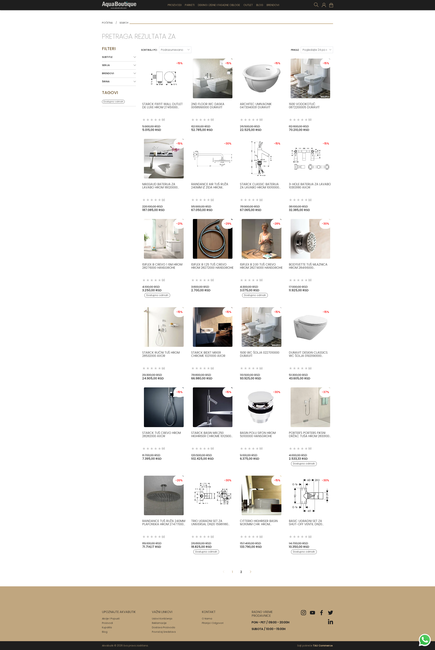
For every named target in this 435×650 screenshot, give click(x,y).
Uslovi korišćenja (162, 618)
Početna (107, 22)
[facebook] (321, 612)
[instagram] (303, 612)
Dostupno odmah (113, 101)
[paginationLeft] (250, 572)
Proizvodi (174, 5)
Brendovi (273, 5)
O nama (207, 618)
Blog (259, 5)
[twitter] (330, 612)
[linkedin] (330, 621)
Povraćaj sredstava (164, 632)
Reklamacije (159, 623)
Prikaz (295, 50)
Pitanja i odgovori (212, 623)
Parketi (190, 5)
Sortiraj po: (149, 50)
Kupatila (107, 627)
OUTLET (248, 5)
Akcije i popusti (111, 618)
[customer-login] (324, 5)
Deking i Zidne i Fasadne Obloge (219, 5)
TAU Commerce (323, 645)
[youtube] (312, 612)
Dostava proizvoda (163, 627)
